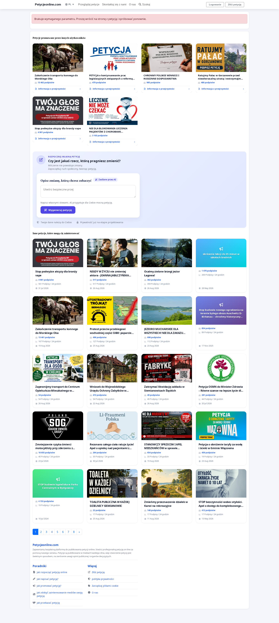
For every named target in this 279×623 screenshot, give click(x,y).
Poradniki (39, 566)
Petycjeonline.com (48, 4)
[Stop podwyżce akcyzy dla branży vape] (58, 119)
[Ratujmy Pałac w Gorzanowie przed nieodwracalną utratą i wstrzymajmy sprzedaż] (221, 68)
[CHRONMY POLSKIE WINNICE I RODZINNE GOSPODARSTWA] (166, 68)
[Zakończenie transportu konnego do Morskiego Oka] (58, 68)
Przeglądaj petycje (88, 4)
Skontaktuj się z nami (114, 4)
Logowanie (215, 4)
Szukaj (146, 4)
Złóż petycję (234, 4)
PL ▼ (71, 4)
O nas (132, 4)
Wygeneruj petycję (60, 210)
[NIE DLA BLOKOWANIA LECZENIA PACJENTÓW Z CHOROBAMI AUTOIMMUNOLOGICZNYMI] (112, 121)
